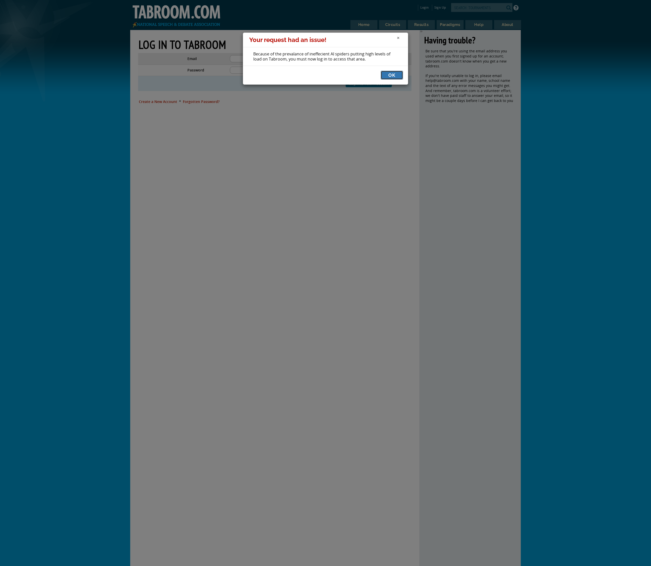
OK (391, 75)
